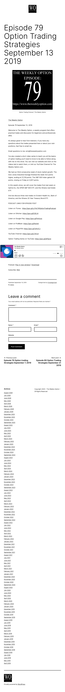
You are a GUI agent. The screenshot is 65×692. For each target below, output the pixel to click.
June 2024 (7, 463)
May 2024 (7, 466)
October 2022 (8, 517)
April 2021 (7, 566)
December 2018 (9, 641)
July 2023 (7, 493)
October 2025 (8, 420)
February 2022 (9, 539)
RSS (18, 270)
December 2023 (9, 479)
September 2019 (9, 617)
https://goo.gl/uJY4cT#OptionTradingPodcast (39, 208)
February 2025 (9, 441)
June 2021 (7, 560)
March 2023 (8, 504)
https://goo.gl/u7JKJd (31, 234)
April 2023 (7, 501)
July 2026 (7, 395)
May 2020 (7, 595)
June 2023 (7, 495)
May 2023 (7, 498)
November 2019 (9, 612)
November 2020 (9, 579)
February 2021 (9, 571)
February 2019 (9, 636)
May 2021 (7, 563)
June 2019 (7, 625)
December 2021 (9, 544)
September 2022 (9, 520)
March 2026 (8, 406)
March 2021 (8, 568)
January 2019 (8, 639)
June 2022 (7, 528)
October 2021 (8, 550)
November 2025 (9, 417)
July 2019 (7, 623)
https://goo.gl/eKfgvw (43, 239)
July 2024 (7, 460)
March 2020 (8, 601)
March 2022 (8, 536)
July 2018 (7, 655)
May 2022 (7, 531)
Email (36, 325)
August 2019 (8, 620)
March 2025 (8, 439)
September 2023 (9, 487)
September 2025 (9, 422)
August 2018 (8, 652)
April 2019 (7, 631)
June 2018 (7, 658)
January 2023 (8, 509)
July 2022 (7, 525)
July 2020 (7, 590)
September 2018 (9, 650)
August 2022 (8, 522)
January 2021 (8, 574)
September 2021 (9, 552)
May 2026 (7, 401)
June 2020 (7, 593)
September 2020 (9, 585)
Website (11, 335)
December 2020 (9, 577)
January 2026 (8, 412)
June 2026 (7, 398)
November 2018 (9, 644)
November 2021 (9, 547)
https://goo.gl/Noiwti (31, 224)
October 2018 (8, 647)
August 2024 (8, 457)
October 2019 (8, 614)
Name (10, 325)
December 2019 (9, 609)
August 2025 (8, 425)
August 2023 (8, 490)
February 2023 (9, 506)
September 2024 (9, 455)
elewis (12, 285)
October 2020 (8, 582)
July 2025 (7, 428)
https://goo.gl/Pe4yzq (34, 219)
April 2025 (7, 436)
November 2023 (9, 482)
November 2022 (9, 514)
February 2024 (9, 474)
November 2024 (9, 449)
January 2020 (8, 606)
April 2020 (7, 598)
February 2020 (9, 604)
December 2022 (9, 512)
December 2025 (9, 414)
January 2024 (8, 476)
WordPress (21, 684)
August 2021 (8, 555)
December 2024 (9, 447)
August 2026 (8, 393)
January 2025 (8, 444)
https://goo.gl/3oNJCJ (32, 229)
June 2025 (7, 431)
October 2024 (8, 452)
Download (35, 265)
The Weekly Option (15, 120)
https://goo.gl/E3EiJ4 (30, 213)
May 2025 (7, 433)
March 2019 (8, 633)
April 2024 (7, 468)
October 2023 (8, 485)
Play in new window (22, 265)
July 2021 (7, 558)
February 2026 (9, 409)
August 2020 (8, 587)
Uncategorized (52, 282)
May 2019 (7, 628)
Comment (12, 305)
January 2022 (8, 541)
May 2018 (7, 660)
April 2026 (7, 403)
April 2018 (7, 663)
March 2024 (8, 471)
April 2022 (7, 533)
